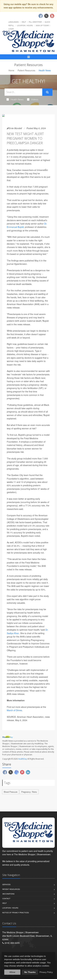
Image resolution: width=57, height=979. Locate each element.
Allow (12, 972)
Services (6, 884)
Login (11, 28)
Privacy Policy (46, 972)
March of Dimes (14, 710)
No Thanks (30, 972)
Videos (34, 99)
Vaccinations (8, 893)
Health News (17, 99)
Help (24, 22)
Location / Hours (25, 25)
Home (11, 70)
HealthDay (22, 759)
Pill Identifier (35, 22)
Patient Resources (26, 70)
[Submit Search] (47, 92)
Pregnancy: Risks (29, 791)
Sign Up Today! (42, 25)
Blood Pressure (10, 791)
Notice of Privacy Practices (15, 912)
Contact (6, 898)
